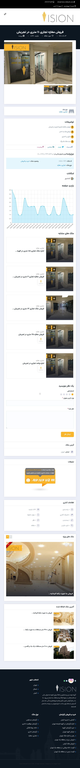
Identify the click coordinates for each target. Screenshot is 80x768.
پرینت (20, 36)
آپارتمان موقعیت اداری (29, 724)
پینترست (39, 147)
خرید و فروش (25, 161)
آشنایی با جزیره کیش (67, 720)
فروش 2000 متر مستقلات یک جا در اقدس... (37, 646)
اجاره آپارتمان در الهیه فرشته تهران (63, 724)
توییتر (60, 147)
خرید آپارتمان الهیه (68, 728)
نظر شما (70, 409)
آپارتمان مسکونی (31, 720)
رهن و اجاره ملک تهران (66, 736)
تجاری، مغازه (63, 112)
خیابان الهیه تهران (68, 732)
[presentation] (10, 536)
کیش (35, 693)
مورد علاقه (47, 36)
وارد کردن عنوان (68, 398)
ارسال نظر (67, 434)
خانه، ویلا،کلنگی (32, 728)
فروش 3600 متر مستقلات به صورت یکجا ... (37, 629)
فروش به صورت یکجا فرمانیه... (61, 593)
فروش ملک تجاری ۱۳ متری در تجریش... (28, 308)
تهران (62, 452)
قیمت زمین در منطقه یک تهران (64, 751)
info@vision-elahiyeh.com (65, 2)
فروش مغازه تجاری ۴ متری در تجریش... (28, 276)
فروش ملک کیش (68, 743)
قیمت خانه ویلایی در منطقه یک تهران (62, 747)
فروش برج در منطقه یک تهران (64, 740)
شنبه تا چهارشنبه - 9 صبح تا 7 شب (63, 6)
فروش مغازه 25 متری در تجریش (31, 334)
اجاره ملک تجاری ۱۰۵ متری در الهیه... (29, 251)
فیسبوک (68, 147)
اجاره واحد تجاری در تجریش (33, 363)
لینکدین (50, 147)
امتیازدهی (70, 391)
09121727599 (49, 2)
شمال (35, 689)
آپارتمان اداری (32, 732)
